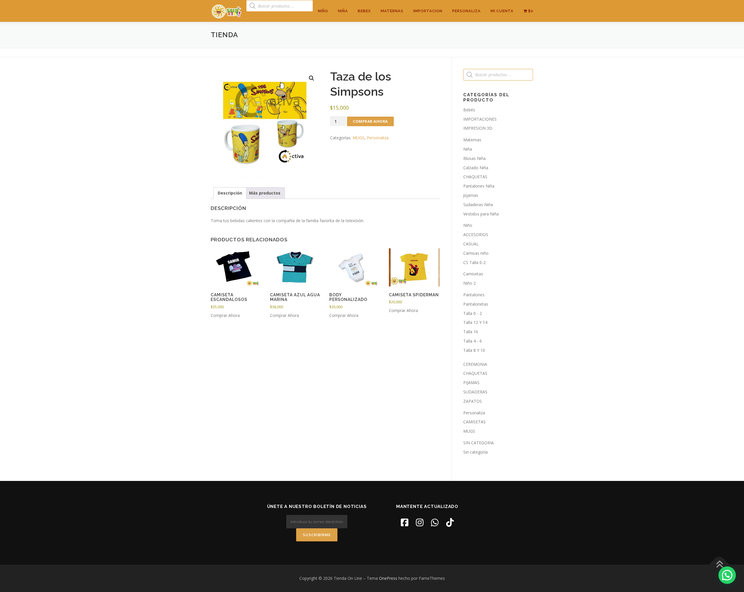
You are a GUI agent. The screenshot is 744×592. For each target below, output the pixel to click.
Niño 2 (469, 283)
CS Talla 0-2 (474, 262)
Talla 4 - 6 (472, 341)
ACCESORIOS (475, 234)
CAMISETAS (474, 422)
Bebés (469, 110)
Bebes (364, 11)
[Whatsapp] (435, 522)
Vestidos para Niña (481, 214)
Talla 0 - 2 (472, 313)
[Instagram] (419, 522)
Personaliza (466, 11)
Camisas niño (476, 253)
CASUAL (471, 244)
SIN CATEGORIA (478, 442)
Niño (323, 11)
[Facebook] (404, 522)
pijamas (470, 195)
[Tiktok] (450, 522)
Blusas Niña (474, 158)
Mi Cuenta (502, 11)
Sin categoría (475, 452)
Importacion (427, 11)
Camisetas (473, 274)
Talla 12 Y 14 (475, 322)
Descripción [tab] (230, 193)
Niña (343, 11)
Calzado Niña (475, 167)
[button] (311, 78)
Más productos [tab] (264, 193)
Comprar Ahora (370, 121)
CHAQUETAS (475, 176)
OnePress (388, 578)
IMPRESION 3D (477, 128)
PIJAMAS (471, 382)
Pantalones (473, 294)
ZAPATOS (472, 401)
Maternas (392, 11)
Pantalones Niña (478, 186)
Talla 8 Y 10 (474, 350)
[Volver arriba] (719, 564)
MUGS (358, 137)
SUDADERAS (475, 392)
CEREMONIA (475, 364)
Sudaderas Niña (478, 204)
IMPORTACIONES (480, 119)
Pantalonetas (475, 304)
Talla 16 (470, 331)
